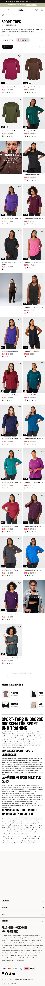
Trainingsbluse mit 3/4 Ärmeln (10, 658)
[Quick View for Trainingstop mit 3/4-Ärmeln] (43, 482)
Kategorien (5, 901)
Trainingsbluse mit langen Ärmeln (9, 263)
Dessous (14, 705)
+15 (12, 92)
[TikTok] (10, 973)
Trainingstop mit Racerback (31, 351)
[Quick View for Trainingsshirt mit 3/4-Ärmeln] (20, 87)
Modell (41, 47)
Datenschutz (5, 979)
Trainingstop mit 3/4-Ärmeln (32, 482)
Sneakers (36, 843)
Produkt (35, 47)
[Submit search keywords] (3, 15)
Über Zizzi (5, 921)
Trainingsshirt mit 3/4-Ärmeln (10, 87)
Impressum (23, 979)
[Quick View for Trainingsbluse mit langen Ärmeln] (20, 262)
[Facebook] (6, 973)
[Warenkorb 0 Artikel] (41, 9)
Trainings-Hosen (35, 805)
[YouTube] (13, 973)
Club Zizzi (5, 907)
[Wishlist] (19, 55)
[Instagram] (3, 973)
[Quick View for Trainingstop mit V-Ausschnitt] (43, 262)
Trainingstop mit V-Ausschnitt (32, 262)
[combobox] (22, 15)
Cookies (16, 979)
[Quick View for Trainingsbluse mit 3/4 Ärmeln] (20, 658)
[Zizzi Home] (22, 9)
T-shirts (14, 694)
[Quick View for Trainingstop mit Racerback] (43, 351)
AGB (11, 979)
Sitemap (30, 979)
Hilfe (3, 914)
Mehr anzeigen (5, 35)
